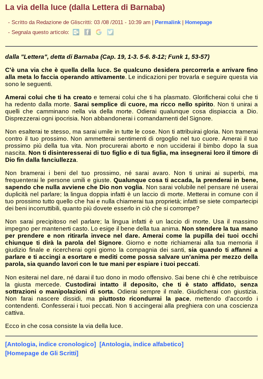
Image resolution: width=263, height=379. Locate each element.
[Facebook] (87, 33)
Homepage (198, 22)
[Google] (99, 33)
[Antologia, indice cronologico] (50, 344)
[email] (76, 33)
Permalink (168, 22)
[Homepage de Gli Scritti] (41, 353)
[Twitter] (110, 33)
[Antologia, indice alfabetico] (141, 344)
